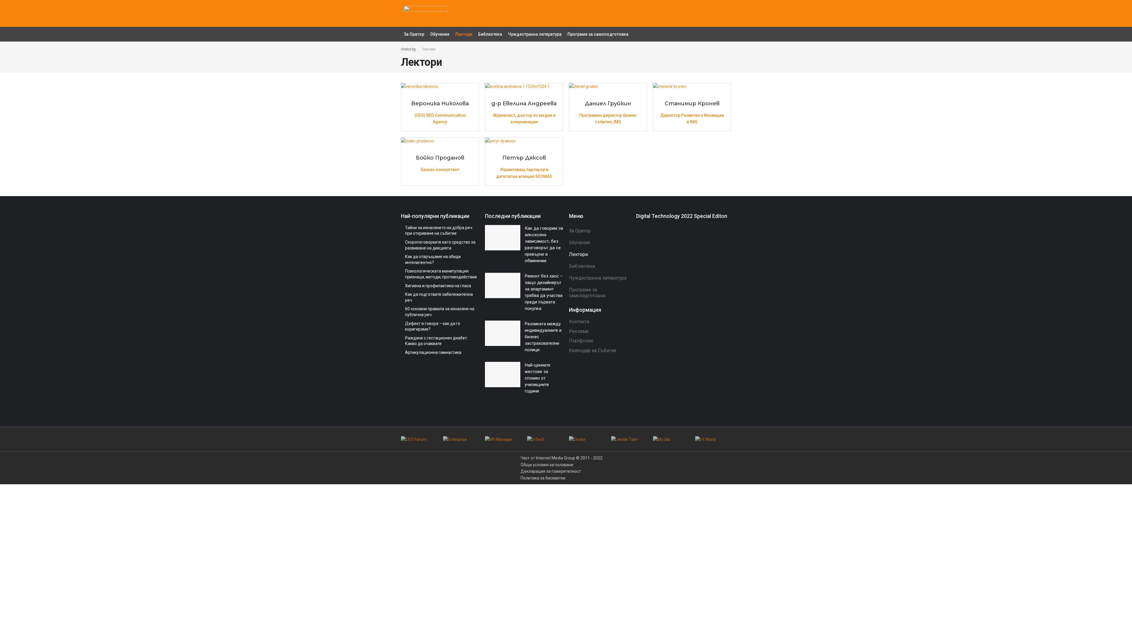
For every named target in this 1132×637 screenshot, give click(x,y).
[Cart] (725, 13)
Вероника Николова (440, 103)
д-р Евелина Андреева (524, 103)
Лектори (463, 34)
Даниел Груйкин (608, 103)
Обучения (439, 34)
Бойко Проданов (440, 158)
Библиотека (490, 34)
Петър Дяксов (524, 158)
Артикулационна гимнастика (433, 352)
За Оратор (414, 34)
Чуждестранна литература (535, 34)
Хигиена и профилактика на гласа (438, 285)
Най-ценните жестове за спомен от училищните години (537, 378)
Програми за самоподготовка (597, 34)
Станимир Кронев (692, 103)
